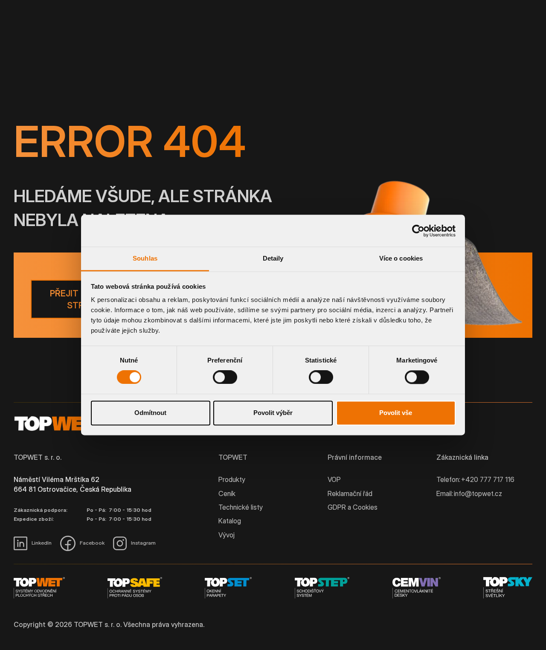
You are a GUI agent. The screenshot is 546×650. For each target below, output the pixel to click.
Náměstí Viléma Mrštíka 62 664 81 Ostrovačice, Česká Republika (72, 484)
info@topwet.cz (478, 493)
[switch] (225, 377)
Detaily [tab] (273, 258)
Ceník (226, 493)
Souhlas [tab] (145, 258)
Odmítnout (150, 412)
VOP (334, 479)
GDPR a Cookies (353, 507)
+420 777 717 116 (487, 479)
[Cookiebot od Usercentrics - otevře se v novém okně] (418, 230)
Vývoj (226, 535)
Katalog (229, 521)
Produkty (231, 479)
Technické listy (240, 507)
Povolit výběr (273, 412)
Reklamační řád (350, 493)
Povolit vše (395, 412)
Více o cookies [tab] (401, 258)
